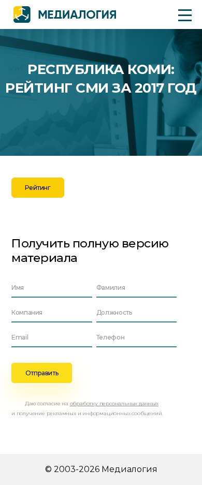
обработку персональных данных (114, 403)
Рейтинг (37, 188)
